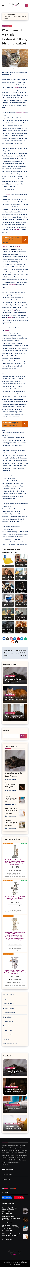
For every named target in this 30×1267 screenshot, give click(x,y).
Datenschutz (7, 1175)
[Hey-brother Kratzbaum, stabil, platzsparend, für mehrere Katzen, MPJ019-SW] (15, 962)
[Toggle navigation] (3, 6)
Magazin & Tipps (8, 1035)
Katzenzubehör (8, 1030)
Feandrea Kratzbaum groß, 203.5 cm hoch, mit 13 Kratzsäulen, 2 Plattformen (15, 898)
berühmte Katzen (8, 995)
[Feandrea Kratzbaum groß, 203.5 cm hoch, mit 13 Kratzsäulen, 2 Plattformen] (15, 888)
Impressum (6, 1179)
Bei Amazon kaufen (16, 870)
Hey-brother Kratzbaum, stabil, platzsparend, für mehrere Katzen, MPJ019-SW (15, 972)
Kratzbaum (6, 194)
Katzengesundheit (9, 1012)
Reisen (7, 330)
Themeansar (16, 1264)
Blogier (25, 1262)
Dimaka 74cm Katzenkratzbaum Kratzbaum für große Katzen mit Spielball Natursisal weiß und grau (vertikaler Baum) (15, 862)
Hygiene (17, 246)
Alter (13, 310)
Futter (5, 999)
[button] (3, 1264)
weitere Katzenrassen (10, 1044)
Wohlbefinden (20, 113)
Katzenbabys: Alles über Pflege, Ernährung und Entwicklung (13, 681)
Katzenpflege (7, 1017)
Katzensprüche (8, 1021)
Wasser (10, 317)
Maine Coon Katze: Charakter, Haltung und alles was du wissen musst (14, 1128)
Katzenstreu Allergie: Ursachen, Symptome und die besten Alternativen (14, 1091)
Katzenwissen (6, 26)
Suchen (6, 730)
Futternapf (12, 284)
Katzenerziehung (8, 1008)
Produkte (6, 1039)
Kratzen (17, 230)
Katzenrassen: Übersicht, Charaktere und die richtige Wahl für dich (11, 798)
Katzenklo (6, 246)
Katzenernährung (8, 1004)
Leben (17, 87)
